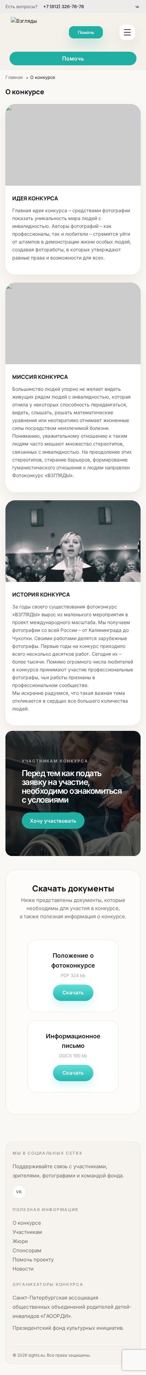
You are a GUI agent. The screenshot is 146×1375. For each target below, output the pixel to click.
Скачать (73, 992)
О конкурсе (27, 1223)
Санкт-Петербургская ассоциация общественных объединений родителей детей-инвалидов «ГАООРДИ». (72, 1306)
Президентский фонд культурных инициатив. (68, 1328)
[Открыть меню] (127, 32)
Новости (23, 1268)
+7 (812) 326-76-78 (63, 6)
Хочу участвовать (53, 821)
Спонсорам (27, 1250)
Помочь (86, 32)
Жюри (20, 1241)
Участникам (27, 1232)
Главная (14, 77)
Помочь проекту (33, 1259)
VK (19, 1191)
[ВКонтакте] (137, 6)
